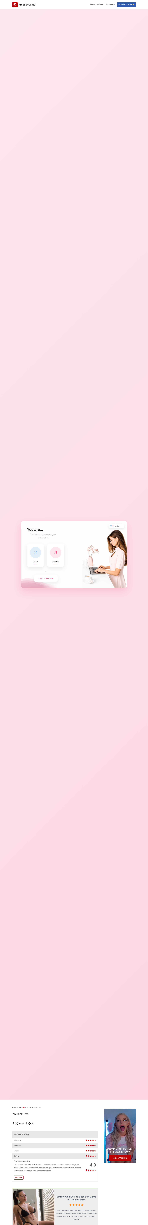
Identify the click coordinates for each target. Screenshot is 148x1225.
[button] (114, 4)
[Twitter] (16, 1123)
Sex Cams (28, 1107)
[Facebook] (13, 1123)
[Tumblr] (26, 1123)
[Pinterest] (23, 1123)
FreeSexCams (16, 1107)
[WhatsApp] (33, 1123)
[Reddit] (29, 1123)
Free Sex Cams (125, 4)
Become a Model (96, 4)
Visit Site (18, 1177)
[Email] (20, 1123)
